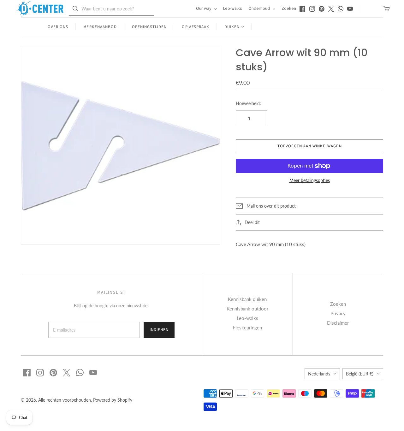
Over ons (58, 27)
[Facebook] (302, 9)
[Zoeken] (75, 9)
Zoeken (289, 8)
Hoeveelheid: (248, 103)
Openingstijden (149, 27)
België (359, 373)
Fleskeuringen (247, 327)
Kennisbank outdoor (247, 308)
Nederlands (319, 373)
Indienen (159, 330)
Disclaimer (338, 323)
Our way (204, 8)
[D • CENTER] (39, 9)
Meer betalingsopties (309, 180)
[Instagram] (312, 9)
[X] (331, 9)
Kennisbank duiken (247, 299)
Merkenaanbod (99, 27)
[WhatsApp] (340, 9)
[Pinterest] (321, 9)
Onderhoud (259, 8)
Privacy (338, 313)
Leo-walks (232, 8)
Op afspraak (195, 27)
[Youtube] (350, 9)
